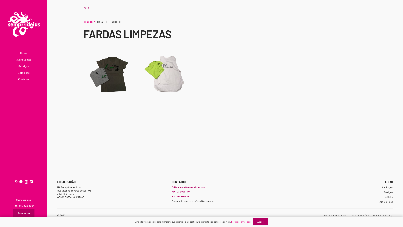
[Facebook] (21, 182)
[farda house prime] (167, 74)
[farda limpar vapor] (109, 74)
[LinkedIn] (31, 182)
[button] (32, 60)
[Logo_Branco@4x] (24, 24)
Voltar (86, 7)
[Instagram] (26, 182)
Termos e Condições (359, 215)
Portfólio (388, 196)
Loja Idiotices (385, 201)
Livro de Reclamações (382, 215)
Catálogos (387, 187)
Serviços (388, 192)
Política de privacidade (335, 215)
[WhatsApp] (16, 182)
